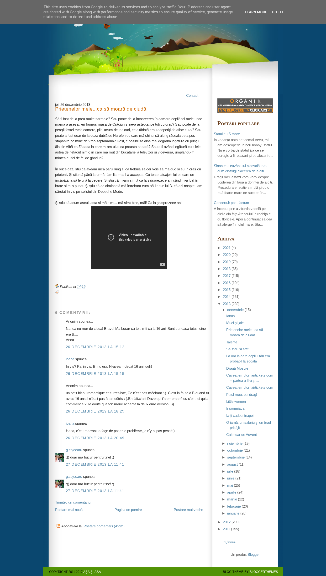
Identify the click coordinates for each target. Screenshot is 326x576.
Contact (192, 95)
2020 (227, 255)
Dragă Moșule (237, 368)
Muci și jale (235, 323)
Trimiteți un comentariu (72, 502)
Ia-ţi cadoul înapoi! (240, 416)
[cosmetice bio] (245, 111)
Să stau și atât (237, 349)
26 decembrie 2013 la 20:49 (95, 438)
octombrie (235, 450)
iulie (230, 471)
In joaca (228, 542)
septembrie (236, 457)
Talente (231, 342)
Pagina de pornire (128, 510)
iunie (230, 478)
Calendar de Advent (241, 435)
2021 (227, 248)
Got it (278, 12)
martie (232, 499)
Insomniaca (235, 408)
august (232, 464)
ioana (70, 359)
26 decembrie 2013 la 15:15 (95, 374)
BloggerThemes (264, 572)
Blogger (253, 554)
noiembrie (234, 443)
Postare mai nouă (69, 510)
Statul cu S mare (227, 134)
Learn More (256, 12)
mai (230, 485)
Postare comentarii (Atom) (104, 526)
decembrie (235, 310)
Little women (236, 401)
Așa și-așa (92, 572)
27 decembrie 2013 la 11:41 (95, 464)
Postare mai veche (188, 510)
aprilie (231, 492)
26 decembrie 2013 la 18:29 (95, 411)
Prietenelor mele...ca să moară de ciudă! (101, 109)
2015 (227, 290)
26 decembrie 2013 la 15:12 (95, 347)
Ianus (230, 316)
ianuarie (233, 513)
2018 (227, 269)
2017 (227, 276)
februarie (234, 506)
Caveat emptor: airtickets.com (249, 387)
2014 (227, 297)
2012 (227, 522)
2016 (227, 283)
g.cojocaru (74, 450)
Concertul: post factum (231, 203)
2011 (226, 529)
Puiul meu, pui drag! (241, 395)
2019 (227, 262)
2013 (227, 304)
